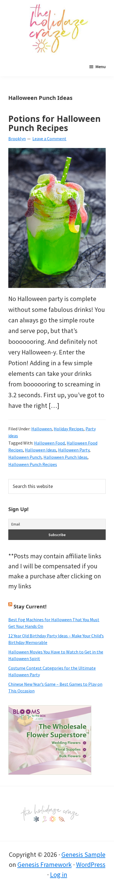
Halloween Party (73, 450)
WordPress (90, 864)
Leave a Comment (49, 138)
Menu (100, 66)
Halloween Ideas (40, 450)
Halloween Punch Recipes (32, 464)
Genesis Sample (83, 854)
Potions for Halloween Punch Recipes (54, 123)
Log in (58, 874)
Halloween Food (49, 443)
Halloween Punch (25, 457)
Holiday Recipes (69, 428)
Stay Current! (30, 606)
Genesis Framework (44, 864)
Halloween (41, 428)
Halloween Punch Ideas (65, 457)
